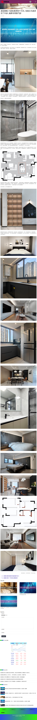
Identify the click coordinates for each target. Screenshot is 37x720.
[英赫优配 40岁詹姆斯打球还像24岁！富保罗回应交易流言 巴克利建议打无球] (28, 587)
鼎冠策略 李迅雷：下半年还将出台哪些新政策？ (11, 577)
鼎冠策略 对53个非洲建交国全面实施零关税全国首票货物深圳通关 (11, 679)
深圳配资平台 (22, 709)
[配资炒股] (5, 1)
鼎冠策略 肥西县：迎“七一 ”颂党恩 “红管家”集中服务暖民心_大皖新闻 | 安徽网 (17, 701)
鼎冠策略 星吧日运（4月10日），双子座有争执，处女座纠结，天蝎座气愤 (13, 674)
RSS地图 (20, 715)
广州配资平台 (13, 709)
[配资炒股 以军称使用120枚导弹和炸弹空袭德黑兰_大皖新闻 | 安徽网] (2, 688)
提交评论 (3, 636)
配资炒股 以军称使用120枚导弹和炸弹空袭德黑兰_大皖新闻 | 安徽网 (16, 688)
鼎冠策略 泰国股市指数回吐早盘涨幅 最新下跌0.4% (11, 575)
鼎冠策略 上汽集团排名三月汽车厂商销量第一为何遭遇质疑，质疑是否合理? (13, 681)
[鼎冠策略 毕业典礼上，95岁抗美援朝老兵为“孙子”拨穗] (8, 587)
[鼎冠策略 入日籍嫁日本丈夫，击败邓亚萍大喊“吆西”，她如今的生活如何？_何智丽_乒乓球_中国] (2, 693)
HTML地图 (23, 715)
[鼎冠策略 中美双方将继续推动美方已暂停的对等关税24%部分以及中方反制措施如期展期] (2, 705)
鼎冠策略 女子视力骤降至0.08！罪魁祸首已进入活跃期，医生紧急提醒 (12, 677)
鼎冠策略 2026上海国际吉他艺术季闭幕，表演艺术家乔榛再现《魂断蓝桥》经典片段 (14, 672)
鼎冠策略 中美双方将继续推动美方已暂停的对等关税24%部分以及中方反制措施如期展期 (19, 705)
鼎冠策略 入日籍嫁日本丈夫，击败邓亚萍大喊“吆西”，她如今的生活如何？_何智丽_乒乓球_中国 (20, 693)
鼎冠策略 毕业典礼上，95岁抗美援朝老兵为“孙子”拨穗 (13, 697)
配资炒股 (4, 709)
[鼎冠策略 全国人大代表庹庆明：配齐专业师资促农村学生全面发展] (8, 601)
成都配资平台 (32, 709)
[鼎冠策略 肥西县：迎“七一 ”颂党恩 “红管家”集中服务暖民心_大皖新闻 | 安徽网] (2, 701)
